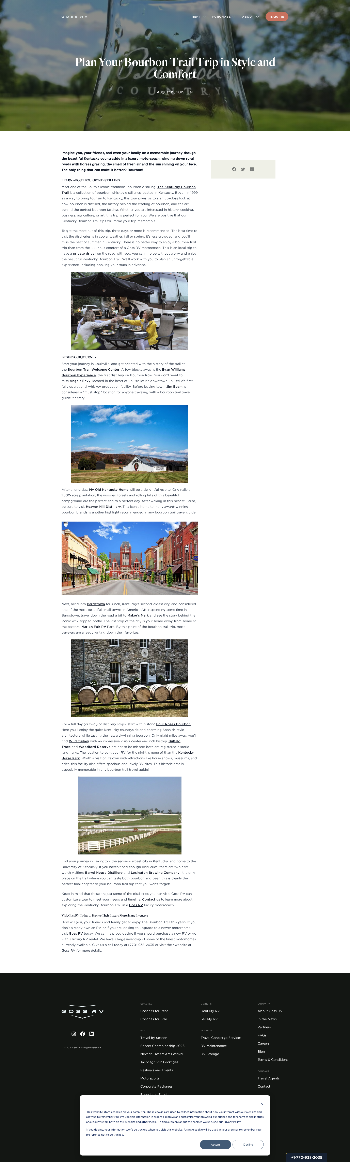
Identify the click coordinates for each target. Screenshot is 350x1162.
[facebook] (234, 169)
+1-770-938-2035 (306, 1157)
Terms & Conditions (273, 1060)
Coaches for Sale (153, 1019)
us (158, 899)
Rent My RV (210, 1011)
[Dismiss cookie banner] (262, 1104)
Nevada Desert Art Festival (161, 1054)
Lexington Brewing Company (155, 873)
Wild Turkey (79, 741)
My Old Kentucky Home (109, 490)
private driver (84, 253)
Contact (149, 899)
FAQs (262, 1035)
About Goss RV (270, 1011)
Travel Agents (269, 1078)
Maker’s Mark (138, 615)
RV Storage (210, 1054)
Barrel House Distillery (104, 873)
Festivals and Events (156, 1070)
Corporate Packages (156, 1086)
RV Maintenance (214, 1046)
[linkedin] (252, 169)
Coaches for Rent (154, 1011)
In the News (267, 1019)
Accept (215, 1144)
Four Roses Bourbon (173, 724)
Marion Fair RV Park (97, 627)
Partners (264, 1027)
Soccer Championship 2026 (162, 1046)
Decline (248, 1144)
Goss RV (136, 905)
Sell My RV (209, 1019)
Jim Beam (174, 386)
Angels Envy (80, 381)
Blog (261, 1051)
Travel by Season (153, 1038)
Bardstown (96, 604)
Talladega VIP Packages (159, 1062)
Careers (264, 1043)
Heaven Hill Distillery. (104, 507)
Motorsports (150, 1078)
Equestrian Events (154, 1094)
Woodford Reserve (95, 747)
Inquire (277, 16)
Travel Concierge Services (221, 1038)
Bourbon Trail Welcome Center (94, 369)
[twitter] (243, 169)
